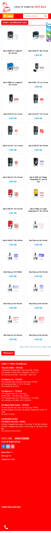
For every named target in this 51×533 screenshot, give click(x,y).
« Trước (26, 347)
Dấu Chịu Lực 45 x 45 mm (38, 304)
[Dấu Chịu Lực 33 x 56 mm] (12, 320)
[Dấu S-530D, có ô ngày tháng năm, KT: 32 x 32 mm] (38, 194)
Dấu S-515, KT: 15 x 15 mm (13, 146)
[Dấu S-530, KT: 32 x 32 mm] (12, 194)
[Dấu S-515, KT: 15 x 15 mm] (12, 130)
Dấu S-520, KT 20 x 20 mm (38, 146)
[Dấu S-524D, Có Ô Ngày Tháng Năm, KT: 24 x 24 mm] (38, 162)
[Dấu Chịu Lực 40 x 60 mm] (38, 320)
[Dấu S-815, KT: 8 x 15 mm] (12, 99)
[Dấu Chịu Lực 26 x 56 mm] (12, 288)
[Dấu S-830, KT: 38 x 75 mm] (38, 36)
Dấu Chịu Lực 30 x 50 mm (38, 272)
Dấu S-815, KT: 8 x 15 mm (12, 114)
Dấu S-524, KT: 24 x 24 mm (13, 177)
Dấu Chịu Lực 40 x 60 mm (38, 335)
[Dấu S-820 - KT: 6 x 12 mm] (38, 67)
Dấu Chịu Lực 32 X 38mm (13, 272)
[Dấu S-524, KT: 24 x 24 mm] (12, 162)
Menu (9, 16)
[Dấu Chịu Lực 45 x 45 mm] (38, 288)
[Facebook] (3, 447)
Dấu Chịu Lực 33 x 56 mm (13, 335)
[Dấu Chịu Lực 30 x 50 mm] (38, 257)
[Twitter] (8, 447)
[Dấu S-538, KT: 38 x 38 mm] (12, 225)
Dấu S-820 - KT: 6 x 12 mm (38, 82)
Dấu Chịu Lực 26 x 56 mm (13, 304)
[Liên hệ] (6, 527)
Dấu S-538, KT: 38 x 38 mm (13, 240)
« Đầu (21, 347)
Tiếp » (44, 347)
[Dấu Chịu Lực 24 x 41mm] (38, 225)
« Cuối (49, 347)
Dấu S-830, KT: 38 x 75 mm (38, 51)
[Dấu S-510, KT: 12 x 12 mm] (38, 99)
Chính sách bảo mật (11, 507)
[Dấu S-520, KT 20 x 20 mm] (38, 130)
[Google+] (13, 447)
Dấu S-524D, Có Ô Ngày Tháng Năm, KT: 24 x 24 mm (38, 179)
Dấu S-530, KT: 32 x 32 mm (13, 209)
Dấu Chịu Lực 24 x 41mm (38, 240)
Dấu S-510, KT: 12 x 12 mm (38, 114)
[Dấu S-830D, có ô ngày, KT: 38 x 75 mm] (12, 67)
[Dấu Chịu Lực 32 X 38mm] (12, 257)
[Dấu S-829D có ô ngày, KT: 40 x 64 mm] (12, 36)
